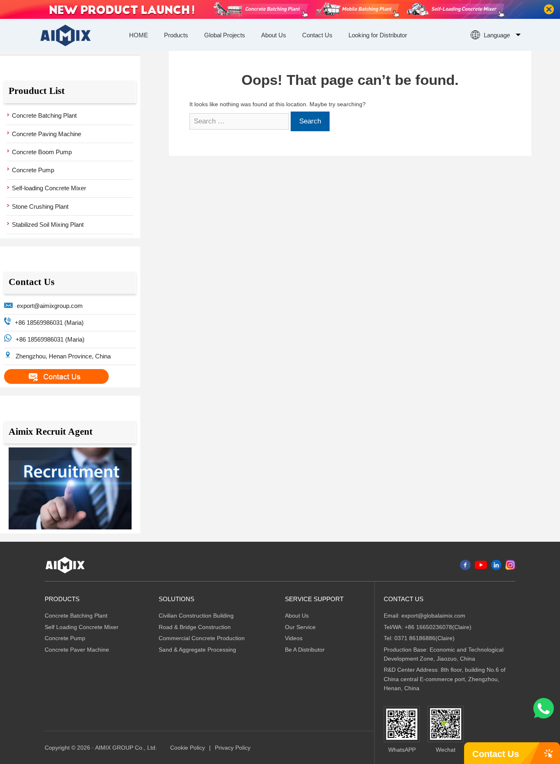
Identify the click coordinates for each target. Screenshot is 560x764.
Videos (294, 638)
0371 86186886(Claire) (424, 638)
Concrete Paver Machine (77, 649)
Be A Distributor (305, 649)
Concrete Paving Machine (46, 133)
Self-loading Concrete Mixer (49, 188)
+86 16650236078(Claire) (438, 627)
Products (176, 35)
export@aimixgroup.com (50, 305)
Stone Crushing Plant (40, 206)
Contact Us (317, 35)
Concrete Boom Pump (42, 151)
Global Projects (224, 35)
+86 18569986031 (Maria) (49, 322)
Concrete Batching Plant (44, 115)
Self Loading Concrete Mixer (81, 627)
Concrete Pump (33, 169)
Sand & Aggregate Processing (197, 649)
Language (497, 35)
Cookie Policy (187, 747)
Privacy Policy (232, 747)
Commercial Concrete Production (202, 638)
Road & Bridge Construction (195, 627)
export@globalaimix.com (433, 615)
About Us (273, 35)
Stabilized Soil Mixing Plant (48, 224)
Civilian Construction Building (196, 615)
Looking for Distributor (377, 35)
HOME (138, 35)
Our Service (300, 627)
